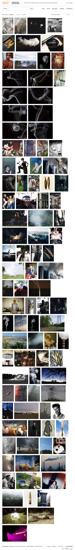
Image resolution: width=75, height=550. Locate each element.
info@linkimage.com (39, 546)
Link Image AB (5, 546)
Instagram (49, 546)
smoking (11, 14)
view (10, 544)
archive (5, 3)
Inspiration (62, 8)
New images (54, 8)
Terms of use (60, 546)
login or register (70, 2)
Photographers (70, 8)
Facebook (54, 546)
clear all (24, 14)
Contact (71, 548)
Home (43, 8)
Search (48, 8)
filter (17, 14)
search (31, 8)
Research (67, 548)
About (63, 548)
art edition (15, 3)
